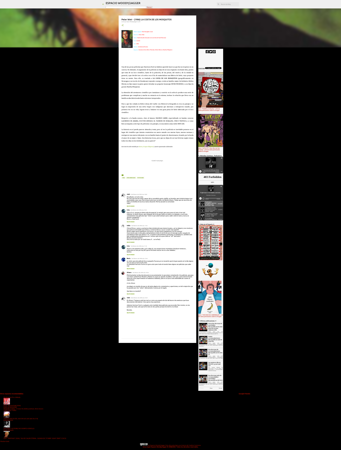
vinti (128, 194)
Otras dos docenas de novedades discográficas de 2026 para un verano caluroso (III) (215, 327)
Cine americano (131, 177)
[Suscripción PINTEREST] (214, 53)
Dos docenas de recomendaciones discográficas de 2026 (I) (215, 352)
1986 (123, 177)
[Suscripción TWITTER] (210, 53)
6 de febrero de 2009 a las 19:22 (138, 210)
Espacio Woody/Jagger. (157, 445)
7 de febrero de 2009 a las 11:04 (139, 225)
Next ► (220, 388)
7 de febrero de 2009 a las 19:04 (140, 272)
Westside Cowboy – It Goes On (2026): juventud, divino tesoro (23, 409)
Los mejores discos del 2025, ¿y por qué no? (214, 364)
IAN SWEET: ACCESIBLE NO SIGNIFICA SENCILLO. (19, 428)
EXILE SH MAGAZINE (10, 407)
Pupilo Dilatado (8, 430)
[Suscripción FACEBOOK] (207, 53)
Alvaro (129, 272)
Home (211, 388)
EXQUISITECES (8, 420)
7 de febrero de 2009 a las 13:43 (139, 258)
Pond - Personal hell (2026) (12, 405)
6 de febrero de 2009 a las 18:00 (139, 194)
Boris (128, 258)
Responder (130, 206)
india (128, 225)
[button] (122, 25)
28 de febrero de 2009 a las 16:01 (139, 297)
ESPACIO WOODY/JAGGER (123, 3)
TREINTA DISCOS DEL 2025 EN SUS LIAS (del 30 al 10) (21, 418)
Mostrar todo (4, 441)
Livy (128, 210)
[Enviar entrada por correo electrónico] (122, 175)
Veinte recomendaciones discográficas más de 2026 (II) (215, 339)
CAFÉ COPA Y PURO (10, 410)
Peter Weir (140, 177)
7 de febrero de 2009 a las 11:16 (138, 246)
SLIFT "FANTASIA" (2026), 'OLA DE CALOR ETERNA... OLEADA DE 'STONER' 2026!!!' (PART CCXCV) (35, 438)
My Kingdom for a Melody (12, 397)
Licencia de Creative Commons (191, 445)
